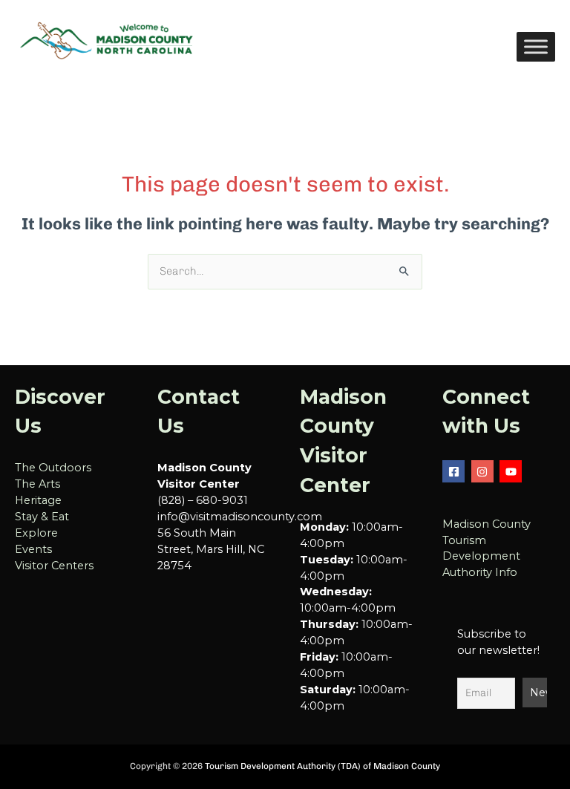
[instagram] (484, 471)
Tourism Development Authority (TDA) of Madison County (322, 766)
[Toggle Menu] (536, 46)
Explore (36, 533)
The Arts (37, 484)
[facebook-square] (455, 471)
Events (33, 549)
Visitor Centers (54, 565)
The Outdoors (53, 467)
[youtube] (512, 471)
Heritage (38, 500)
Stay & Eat (42, 516)
